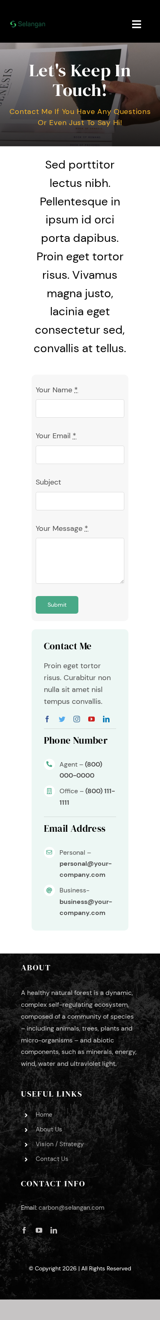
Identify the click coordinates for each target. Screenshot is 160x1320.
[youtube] (91, 719)
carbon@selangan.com (71, 1208)
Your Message (62, 528)
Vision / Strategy (60, 1144)
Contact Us (52, 1159)
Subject (48, 482)
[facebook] (47, 719)
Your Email (56, 436)
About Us (49, 1129)
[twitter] (62, 719)
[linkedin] (106, 719)
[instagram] (76, 719)
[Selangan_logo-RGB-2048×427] (27, 24)
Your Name (57, 390)
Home (44, 1115)
